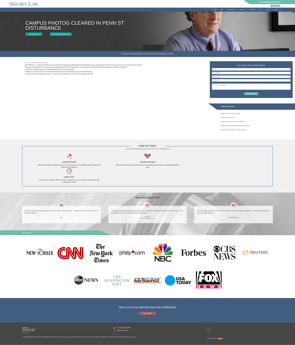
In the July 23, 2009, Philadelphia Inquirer (36, 62)
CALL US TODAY (147, 313)
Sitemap (208, 330)
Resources (209, 328)
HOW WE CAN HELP (34, 34)
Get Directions (26, 332)
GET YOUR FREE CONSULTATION (61, 34)
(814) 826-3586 (275, 2)
